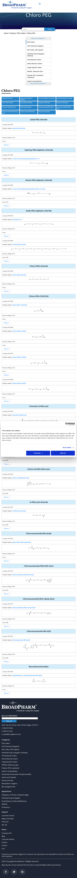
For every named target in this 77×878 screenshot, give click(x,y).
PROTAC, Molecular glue (35, 71)
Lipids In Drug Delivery (34, 81)
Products (12, 33)
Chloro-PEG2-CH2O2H (19, 331)
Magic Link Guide (8, 819)
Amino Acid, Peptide (9, 777)
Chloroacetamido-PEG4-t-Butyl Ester (24, 608)
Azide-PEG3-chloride (18, 128)
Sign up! (9, 721)
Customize (37, 453)
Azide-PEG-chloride (7, 98)
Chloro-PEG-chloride (7, 102)
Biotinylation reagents (9, 783)
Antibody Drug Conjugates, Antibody (36, 55)
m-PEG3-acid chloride (19, 511)
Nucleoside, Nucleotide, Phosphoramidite (16, 774)
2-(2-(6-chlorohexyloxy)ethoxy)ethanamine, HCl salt (28, 189)
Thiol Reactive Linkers (34, 60)
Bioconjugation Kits (8, 787)
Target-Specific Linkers (34, 67)
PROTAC (4, 804)
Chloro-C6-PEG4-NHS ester (20, 478)
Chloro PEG (31, 33)
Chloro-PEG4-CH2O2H (19, 383)
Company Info (7, 833)
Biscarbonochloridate (44, 111)
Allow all (63, 453)
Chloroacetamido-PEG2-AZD (21, 640)
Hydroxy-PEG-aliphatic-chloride (26, 99)
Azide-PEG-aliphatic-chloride (64, 98)
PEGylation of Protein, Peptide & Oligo (15, 795)
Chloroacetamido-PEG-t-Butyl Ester (10, 112)
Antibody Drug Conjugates (11, 798)
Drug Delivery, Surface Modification (14, 801)
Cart (3, 849)
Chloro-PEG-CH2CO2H (26, 102)
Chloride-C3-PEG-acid (44, 102)
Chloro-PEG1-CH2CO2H (19, 305)
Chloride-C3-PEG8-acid (19, 415)
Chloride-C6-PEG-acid (62, 102)
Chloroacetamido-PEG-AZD (27, 111)
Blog (3, 836)
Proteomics (6, 807)
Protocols (5, 822)
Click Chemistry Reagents (35, 46)
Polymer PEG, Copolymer (10, 768)
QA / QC (4, 825)
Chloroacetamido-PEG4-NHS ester (23, 575)
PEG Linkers (21, 33)
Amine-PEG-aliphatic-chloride (46, 98)
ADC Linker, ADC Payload (35, 50)
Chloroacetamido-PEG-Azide (45, 107)
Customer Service (8, 816)
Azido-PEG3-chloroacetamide (21, 542)
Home (6, 33)
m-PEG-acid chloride (25, 107)
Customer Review (8, 839)
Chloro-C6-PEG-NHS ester (9, 107)
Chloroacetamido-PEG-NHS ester (64, 108)
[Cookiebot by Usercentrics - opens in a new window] (66, 423)
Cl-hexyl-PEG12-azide (19, 244)
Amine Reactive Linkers (34, 63)
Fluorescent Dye (7, 780)
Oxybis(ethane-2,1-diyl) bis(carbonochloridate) (27, 675)
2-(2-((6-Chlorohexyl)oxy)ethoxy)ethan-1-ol (25, 159)
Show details (67, 447)
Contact (4, 845)
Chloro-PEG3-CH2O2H (19, 357)
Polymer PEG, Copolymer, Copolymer (35, 76)
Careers (4, 842)
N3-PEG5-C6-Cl (17, 219)
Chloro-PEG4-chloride (19, 275)
